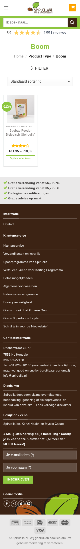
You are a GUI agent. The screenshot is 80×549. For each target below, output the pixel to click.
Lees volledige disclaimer (53, 405)
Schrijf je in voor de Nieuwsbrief (25, 326)
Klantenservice (13, 245)
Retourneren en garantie (20, 294)
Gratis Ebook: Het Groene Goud (25, 310)
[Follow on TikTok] (21, 503)
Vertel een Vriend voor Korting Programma (33, 270)
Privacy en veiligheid (17, 302)
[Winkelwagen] (72, 8)
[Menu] (6, 7)
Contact (8, 224)
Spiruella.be (11, 423)
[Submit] (72, 22)
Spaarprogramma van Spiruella (25, 262)
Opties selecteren (21, 158)
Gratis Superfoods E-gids (21, 318)
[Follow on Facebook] (7, 503)
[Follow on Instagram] (14, 503)
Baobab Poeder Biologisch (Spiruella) (20, 132)
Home (19, 56)
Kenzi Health (31, 423)
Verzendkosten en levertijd (21, 253)
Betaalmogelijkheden (18, 278)
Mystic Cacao (54, 423)
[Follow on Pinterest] (28, 503)
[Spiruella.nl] (40, 8)
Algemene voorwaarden (20, 286)
